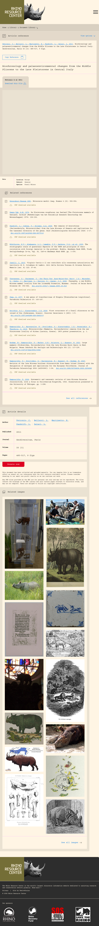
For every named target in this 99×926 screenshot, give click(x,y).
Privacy (5, 891)
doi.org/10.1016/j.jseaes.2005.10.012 (49, 286)
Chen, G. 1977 (16, 297)
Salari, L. (40, 424)
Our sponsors (7, 903)
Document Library (27, 28)
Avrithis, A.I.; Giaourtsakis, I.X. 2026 (28, 311)
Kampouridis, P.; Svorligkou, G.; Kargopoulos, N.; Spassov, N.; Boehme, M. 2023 (47, 361)
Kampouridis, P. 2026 (19, 380)
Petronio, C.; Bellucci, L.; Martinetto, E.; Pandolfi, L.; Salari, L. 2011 (37, 44)
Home (4, 28)
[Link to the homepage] (24, 12)
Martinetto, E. (60, 420)
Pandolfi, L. (23, 424)
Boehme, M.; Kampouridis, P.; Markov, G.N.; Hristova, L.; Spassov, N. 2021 (45, 343)
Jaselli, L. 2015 (17, 263)
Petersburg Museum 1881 (20, 201)
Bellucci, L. (41, 420)
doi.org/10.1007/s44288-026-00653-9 (27, 316)
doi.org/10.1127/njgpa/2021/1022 (26, 350)
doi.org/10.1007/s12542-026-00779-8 (27, 233)
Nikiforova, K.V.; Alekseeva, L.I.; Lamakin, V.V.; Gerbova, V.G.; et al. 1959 (46, 244)
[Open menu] (95, 12)
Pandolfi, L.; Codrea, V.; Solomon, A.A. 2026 (31, 226)
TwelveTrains (25, 891)
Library (13, 28)
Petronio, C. (23, 420)
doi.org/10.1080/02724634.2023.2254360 (74, 368)
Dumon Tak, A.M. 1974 (19, 212)
